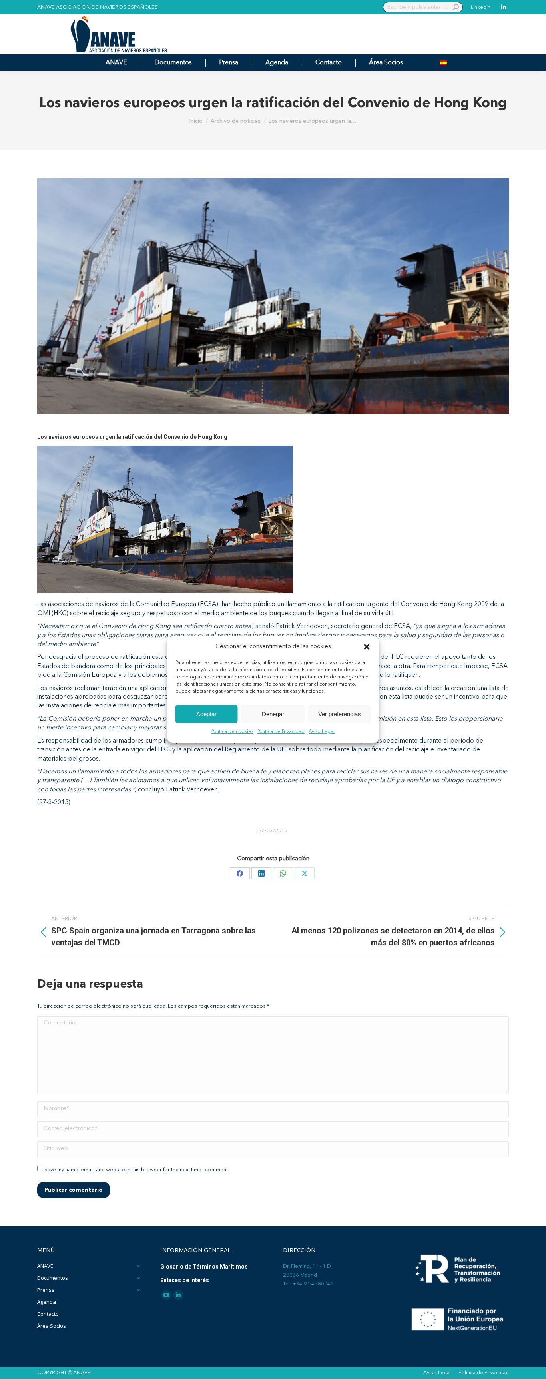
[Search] (455, 7)
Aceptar (206, 714)
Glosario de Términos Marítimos (204, 1266)
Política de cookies (232, 732)
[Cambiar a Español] (443, 63)
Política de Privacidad (281, 732)
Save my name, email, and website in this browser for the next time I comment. (136, 1169)
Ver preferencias (339, 714)
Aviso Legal (322, 732)
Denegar (273, 714)
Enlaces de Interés (184, 1280)
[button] (367, 647)
